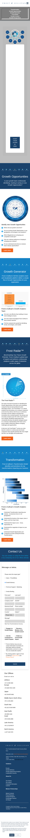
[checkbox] (15, 585)
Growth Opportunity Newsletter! (21, 754)
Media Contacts (10, 793)
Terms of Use (15, 655)
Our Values (9, 782)
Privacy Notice (17, 807)
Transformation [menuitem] (15, 9)
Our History (9, 780)
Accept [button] (11, 835)
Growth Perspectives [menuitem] (15, 17)
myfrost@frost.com (19, 759)
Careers (8, 785)
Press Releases (10, 795)
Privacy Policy (9, 657)
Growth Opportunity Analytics (13, 771)
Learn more (7, 250)
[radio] (7, 578)
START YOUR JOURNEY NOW (15, 142)
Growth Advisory (10, 769)
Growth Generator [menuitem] (15, 12)
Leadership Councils (11, 773)
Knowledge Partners (11, 798)
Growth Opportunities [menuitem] (15, 11)
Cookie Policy (23, 807)
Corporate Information (11, 784)
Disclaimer (8, 808)
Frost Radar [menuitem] (15, 14)
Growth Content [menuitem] (15, 16)
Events (7, 768)
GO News (8, 800)
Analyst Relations (10, 796)
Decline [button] (18, 835)
